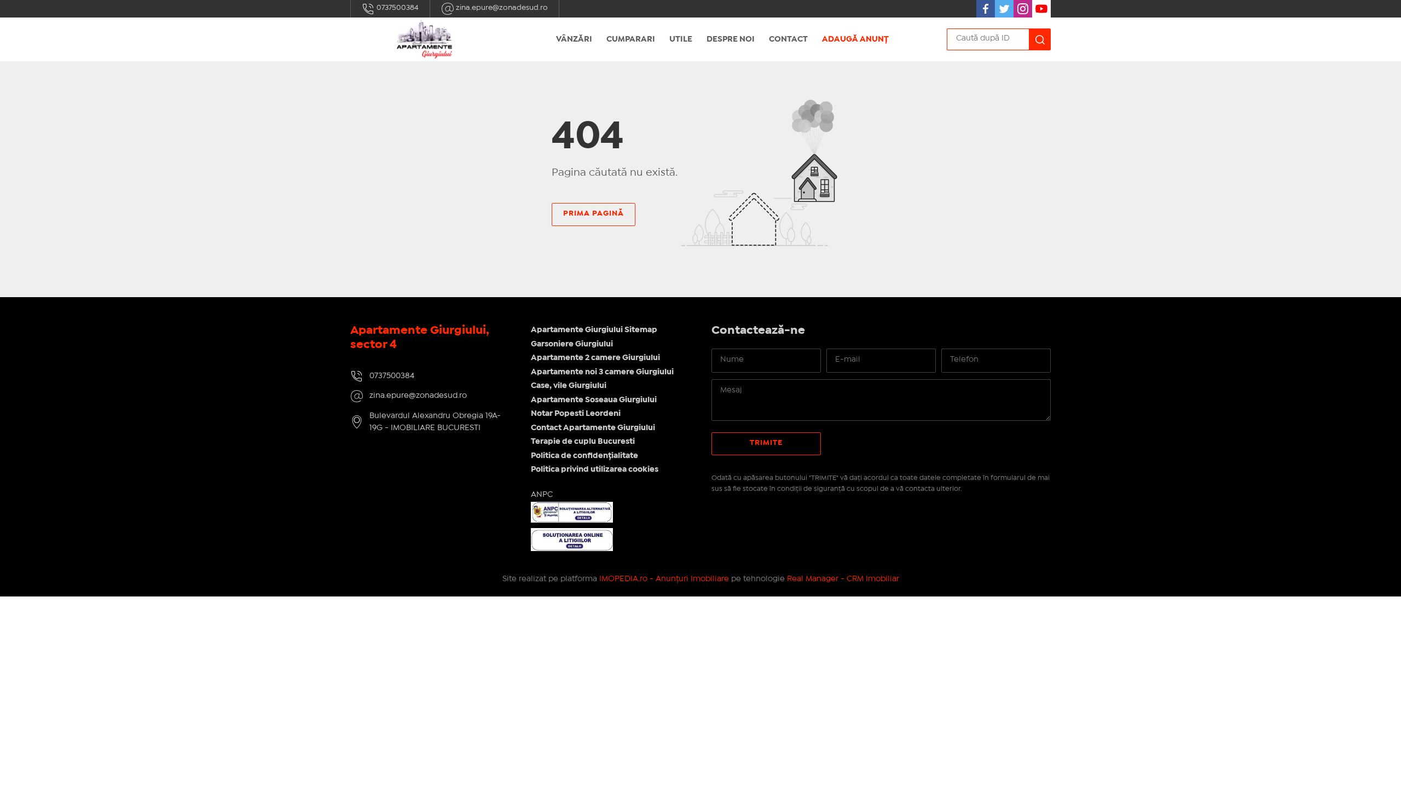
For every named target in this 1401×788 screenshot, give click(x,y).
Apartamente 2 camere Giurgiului (595, 358)
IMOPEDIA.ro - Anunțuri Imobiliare (664, 579)
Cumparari (630, 39)
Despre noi (731, 39)
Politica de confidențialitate (584, 456)
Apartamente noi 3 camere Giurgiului (602, 372)
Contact (788, 39)
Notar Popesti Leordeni (576, 413)
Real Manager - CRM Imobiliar (843, 579)
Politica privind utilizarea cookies (594, 469)
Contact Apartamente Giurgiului (593, 428)
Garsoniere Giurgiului (572, 344)
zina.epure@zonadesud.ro (501, 7)
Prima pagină (593, 213)
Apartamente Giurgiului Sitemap (594, 330)
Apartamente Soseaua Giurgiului (594, 400)
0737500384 (397, 7)
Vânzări (574, 39)
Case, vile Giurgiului (568, 386)
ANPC (542, 494)
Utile (680, 39)
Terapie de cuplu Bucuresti (583, 441)
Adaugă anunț (855, 39)
